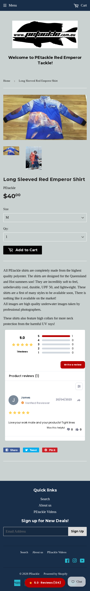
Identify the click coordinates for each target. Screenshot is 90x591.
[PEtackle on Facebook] (67, 561)
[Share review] (78, 400)
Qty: (6, 228)
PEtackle (34, 573)
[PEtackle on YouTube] (82, 561)
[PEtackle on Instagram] (75, 561)
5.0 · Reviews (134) (47, 583)
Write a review (72, 364)
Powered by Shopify (56, 573)
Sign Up (77, 531)
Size (6, 209)
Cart (83, 5)
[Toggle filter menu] (79, 386)
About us (45, 505)
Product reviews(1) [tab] (24, 376)
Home (6, 80)
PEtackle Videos (45, 512)
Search (45, 499)
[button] (70, 430)
